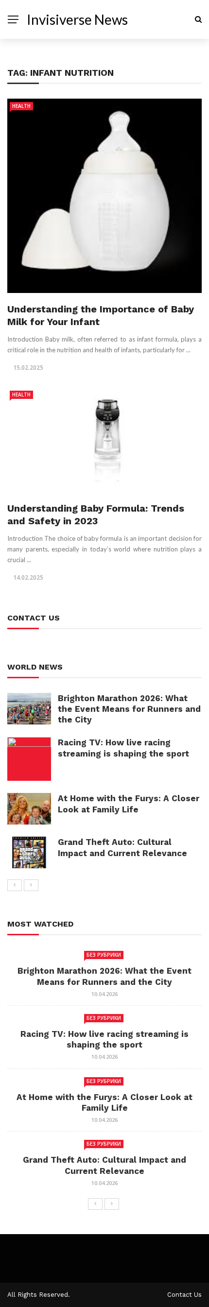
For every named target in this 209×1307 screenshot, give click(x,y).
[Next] (31, 885)
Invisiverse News (77, 19)
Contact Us (184, 1294)
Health (21, 106)
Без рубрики (104, 954)
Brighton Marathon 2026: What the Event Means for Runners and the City (129, 708)
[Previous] (14, 885)
